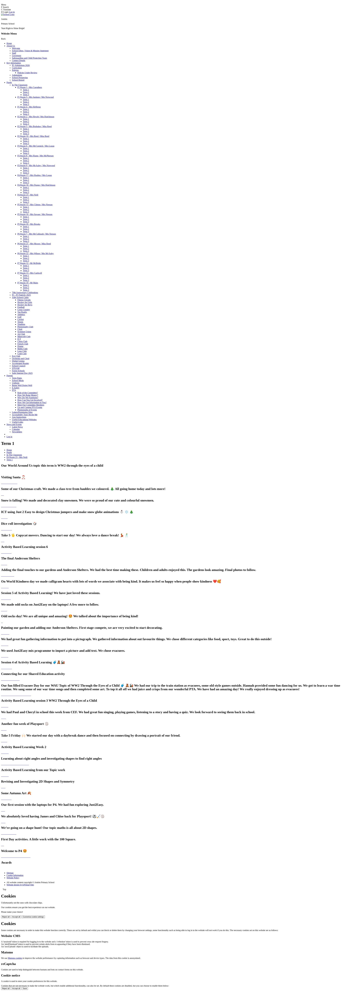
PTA (14, 390)
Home (9, 43)
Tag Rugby (22, 312)
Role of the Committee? (27, 393)
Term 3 (26, 95)
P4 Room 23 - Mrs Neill (27, 195)
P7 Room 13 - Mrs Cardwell (29, 273)
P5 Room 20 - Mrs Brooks (28, 224)
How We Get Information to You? (31, 402)
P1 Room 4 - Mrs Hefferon (29, 107)
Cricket (20, 319)
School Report (18, 80)
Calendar (16, 429)
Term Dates (17, 378)
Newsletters (17, 432)
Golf (19, 317)
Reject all (6, 917)
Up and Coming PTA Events (29, 407)
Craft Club (22, 353)
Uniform (15, 383)
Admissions (17, 75)
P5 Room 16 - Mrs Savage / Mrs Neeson (34, 214)
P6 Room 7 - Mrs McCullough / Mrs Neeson (36, 234)
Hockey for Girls (24, 302)
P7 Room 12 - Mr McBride (29, 263)
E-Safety (15, 388)
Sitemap (10, 873)
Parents (10, 375)
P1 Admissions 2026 (21, 65)
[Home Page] (7, 14)
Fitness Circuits (24, 300)
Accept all (16, 917)
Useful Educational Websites (24, 419)
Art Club (21, 334)
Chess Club (22, 341)
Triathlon (21, 324)
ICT (19, 339)
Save (25, 988)
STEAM (15, 368)
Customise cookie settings (33, 917)
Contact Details (18, 60)
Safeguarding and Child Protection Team (29, 58)
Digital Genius (18, 361)
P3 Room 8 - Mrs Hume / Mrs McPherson (35, 156)
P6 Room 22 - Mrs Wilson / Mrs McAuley (35, 253)
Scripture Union (24, 331)
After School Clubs (20, 297)
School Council (18, 366)
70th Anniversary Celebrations (25, 292)
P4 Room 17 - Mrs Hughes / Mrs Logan (34, 175)
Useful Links (17, 422)
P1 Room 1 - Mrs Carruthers (29, 87)
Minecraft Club (23, 336)
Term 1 (26, 90)
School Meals (18, 380)
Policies (15, 70)
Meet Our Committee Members (30, 405)
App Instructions (19, 417)
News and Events (14, 424)
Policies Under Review (27, 73)
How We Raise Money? (27, 395)
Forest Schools (18, 371)
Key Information (14, 63)
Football (20, 307)
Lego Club (22, 351)
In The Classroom (19, 85)
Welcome (16, 48)
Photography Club (25, 327)
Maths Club (22, 349)
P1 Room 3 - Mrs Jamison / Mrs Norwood (35, 97)
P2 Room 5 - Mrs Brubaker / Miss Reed (34, 126)
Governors (16, 55)
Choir (19, 329)
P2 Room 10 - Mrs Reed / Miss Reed (33, 136)
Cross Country (23, 309)
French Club (22, 344)
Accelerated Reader (20, 363)
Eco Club (16, 356)
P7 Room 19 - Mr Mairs (27, 283)
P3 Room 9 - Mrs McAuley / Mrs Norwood (36, 165)
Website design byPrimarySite (20, 885)
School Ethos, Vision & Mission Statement (30, 51)
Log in (12, 12)
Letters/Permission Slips (22, 412)
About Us (11, 46)
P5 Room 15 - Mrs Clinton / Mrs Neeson (34, 204)
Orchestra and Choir (20, 358)
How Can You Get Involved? (30, 400)
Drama (20, 346)
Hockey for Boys (24, 305)
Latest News (17, 427)
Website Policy (13, 878)
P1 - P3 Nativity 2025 (21, 295)
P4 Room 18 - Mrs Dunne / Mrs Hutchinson (36, 185)
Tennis (20, 322)
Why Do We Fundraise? (27, 397)
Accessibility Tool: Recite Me (24, 415)
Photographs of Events (27, 410)
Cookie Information (15, 875)
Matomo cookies (15, 958)
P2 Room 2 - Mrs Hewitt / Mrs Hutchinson (35, 116)
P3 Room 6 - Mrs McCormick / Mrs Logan (35, 146)
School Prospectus (20, 77)
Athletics (21, 314)
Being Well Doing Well (22, 385)
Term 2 (26, 92)
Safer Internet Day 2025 (22, 373)
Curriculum (17, 68)
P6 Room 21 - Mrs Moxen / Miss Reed (34, 244)
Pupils (9, 82)
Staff (14, 53)
